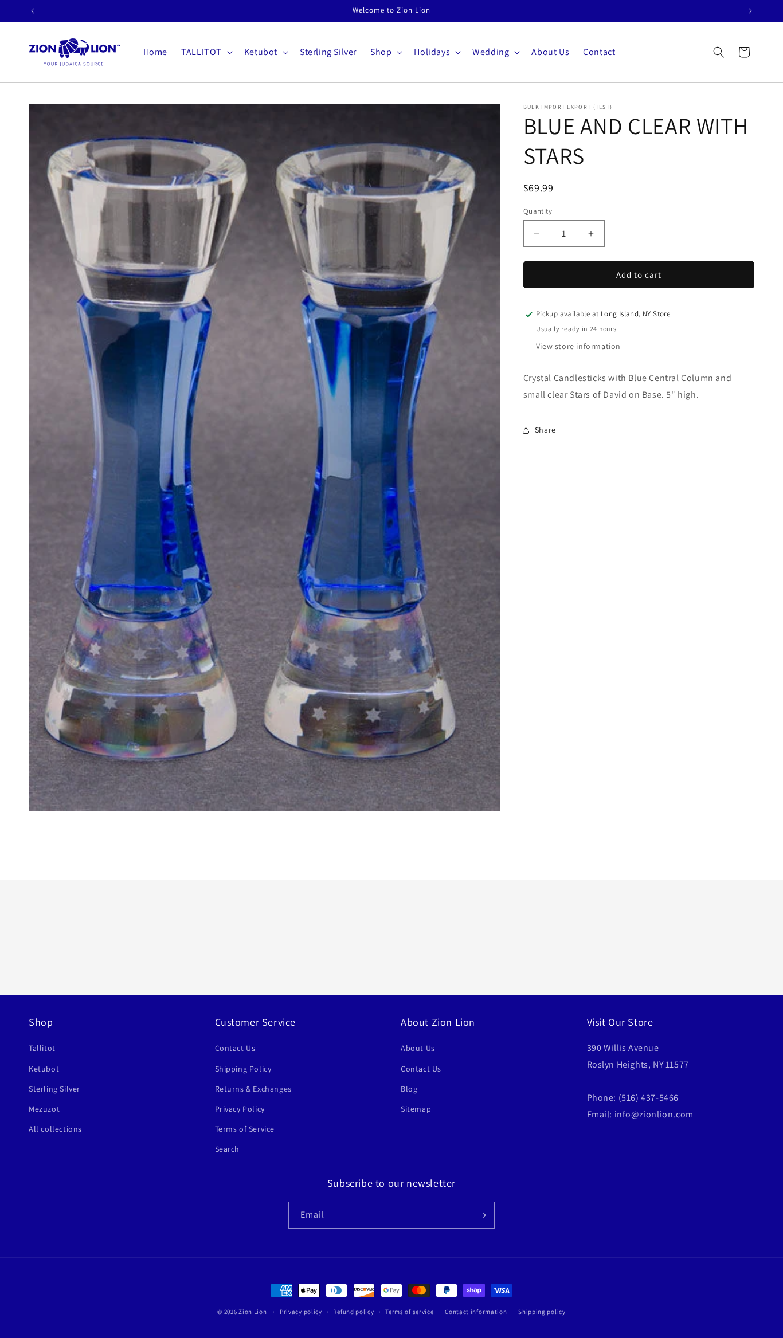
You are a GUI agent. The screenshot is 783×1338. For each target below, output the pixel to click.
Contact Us (235, 1048)
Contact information (476, 1312)
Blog (409, 1089)
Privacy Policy (240, 1109)
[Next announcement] (750, 11)
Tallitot (42, 1048)
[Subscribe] (481, 1215)
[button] (205, 52)
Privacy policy (301, 1312)
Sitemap (416, 1109)
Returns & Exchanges (253, 1089)
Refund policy (353, 1312)
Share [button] (545, 430)
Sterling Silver (54, 1089)
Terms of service (409, 1312)
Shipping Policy (243, 1069)
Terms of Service (245, 1129)
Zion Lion (252, 1312)
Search (227, 1149)
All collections (55, 1129)
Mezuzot (44, 1109)
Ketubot (44, 1069)
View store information (578, 347)
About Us (418, 1048)
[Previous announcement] (32, 11)
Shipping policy (542, 1312)
